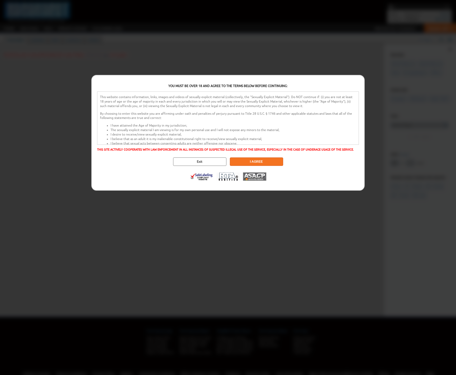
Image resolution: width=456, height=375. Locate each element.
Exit (199, 162)
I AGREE (256, 162)
